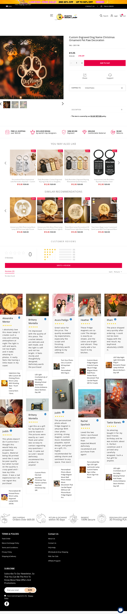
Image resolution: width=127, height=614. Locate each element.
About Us (51, 538)
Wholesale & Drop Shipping (58, 552)
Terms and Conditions (10, 547)
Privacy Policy (7, 552)
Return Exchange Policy (10, 543)
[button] (6, 67)
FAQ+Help (52, 547)
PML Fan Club (53, 556)
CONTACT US (90, 6)
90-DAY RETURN (96, 116)
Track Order (108, 6)
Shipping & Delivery (9, 556)
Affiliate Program (54, 561)
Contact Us (52, 543)
